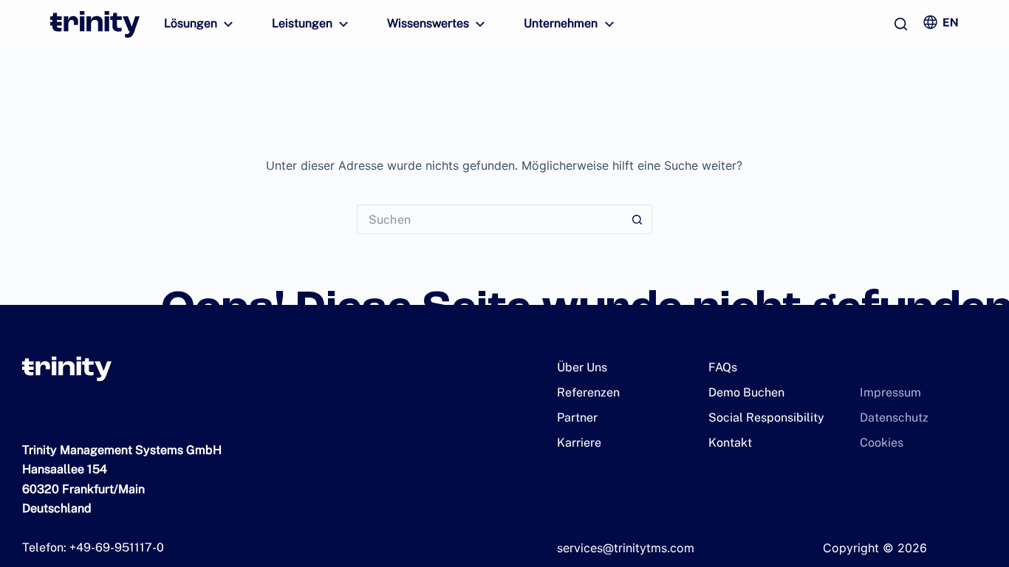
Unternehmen (561, 23)
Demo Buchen (746, 392)
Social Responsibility (766, 417)
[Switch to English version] (940, 22)
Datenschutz (894, 417)
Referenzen (588, 392)
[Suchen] (901, 24)
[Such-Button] (637, 219)
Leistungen (302, 23)
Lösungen (190, 23)
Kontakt (730, 443)
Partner (577, 417)
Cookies (881, 443)
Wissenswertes (428, 23)
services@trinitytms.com (625, 547)
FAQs (722, 367)
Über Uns (582, 367)
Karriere (579, 443)
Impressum (890, 392)
